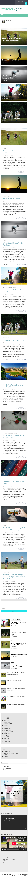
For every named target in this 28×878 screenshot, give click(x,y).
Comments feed (7, 768)
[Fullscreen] (25, 849)
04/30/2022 (5, 98)
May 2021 (6, 738)
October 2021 (7, 730)
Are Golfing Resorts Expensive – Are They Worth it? (13, 386)
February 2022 (8, 724)
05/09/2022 (5, 80)
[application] (14, 822)
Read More (5, 172)
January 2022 (7, 725)
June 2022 (6, 717)
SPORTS (5, 240)
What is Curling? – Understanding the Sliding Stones (14, 437)
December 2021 (8, 727)
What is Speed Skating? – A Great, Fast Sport (11, 77)
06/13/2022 (5, 43)
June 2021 (6, 737)
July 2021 (6, 735)
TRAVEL (5, 148)
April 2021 (6, 740)
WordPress (10, 874)
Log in (4, 765)
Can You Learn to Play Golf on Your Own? (12, 95)
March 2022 (7, 722)
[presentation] (25, 24)
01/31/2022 (12, 581)
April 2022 (6, 720)
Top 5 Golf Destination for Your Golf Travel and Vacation (12, 39)
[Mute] (23, 849)
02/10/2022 (12, 532)
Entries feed (6, 766)
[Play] (2, 849)
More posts (14, 599)
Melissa (6, 155)
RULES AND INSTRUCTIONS (10, 287)
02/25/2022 (12, 486)
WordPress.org (6, 770)
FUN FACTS (6, 196)
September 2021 (8, 732)
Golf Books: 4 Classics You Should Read (14, 482)
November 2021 (8, 728)
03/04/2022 (12, 440)
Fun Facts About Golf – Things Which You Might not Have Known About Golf (14, 577)
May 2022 (6, 719)
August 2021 (7, 733)
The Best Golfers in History (11, 60)
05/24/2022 (5, 62)
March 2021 (7, 741)
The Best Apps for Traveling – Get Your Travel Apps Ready (14, 529)
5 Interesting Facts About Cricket (13, 22)
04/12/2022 (5, 120)
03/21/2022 (12, 389)
